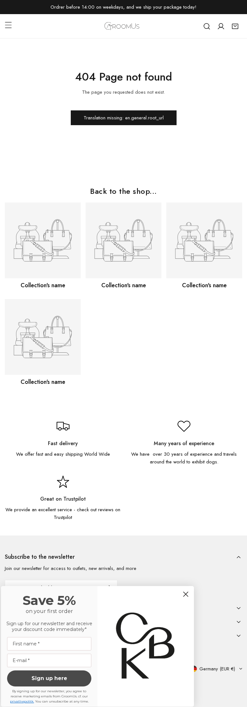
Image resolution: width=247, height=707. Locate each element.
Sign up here (49, 678)
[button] (235, 26)
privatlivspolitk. (22, 701)
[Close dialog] (185, 594)
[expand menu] (8, 25)
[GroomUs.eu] (122, 26)
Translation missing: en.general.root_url (124, 117)
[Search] (207, 26)
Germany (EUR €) (217, 668)
